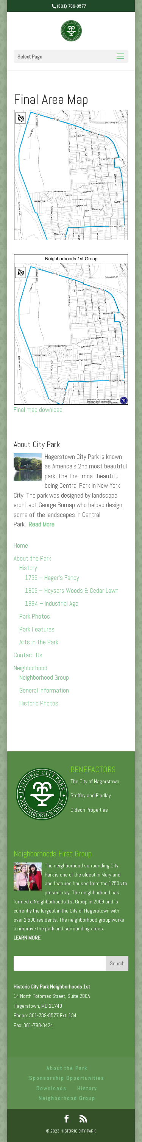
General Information (44, 690)
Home (21, 545)
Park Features (37, 629)
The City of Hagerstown (94, 781)
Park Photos (34, 616)
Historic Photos (38, 703)
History (28, 568)
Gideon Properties (89, 809)
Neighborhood (30, 668)
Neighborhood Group (44, 677)
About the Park (32, 558)
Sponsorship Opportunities (67, 1077)
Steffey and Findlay (90, 795)
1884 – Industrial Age (51, 603)
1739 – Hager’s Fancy (52, 577)
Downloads (51, 1088)
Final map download (38, 409)
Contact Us (28, 655)
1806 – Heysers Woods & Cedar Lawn (72, 590)
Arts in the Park (38, 642)
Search (117, 963)
